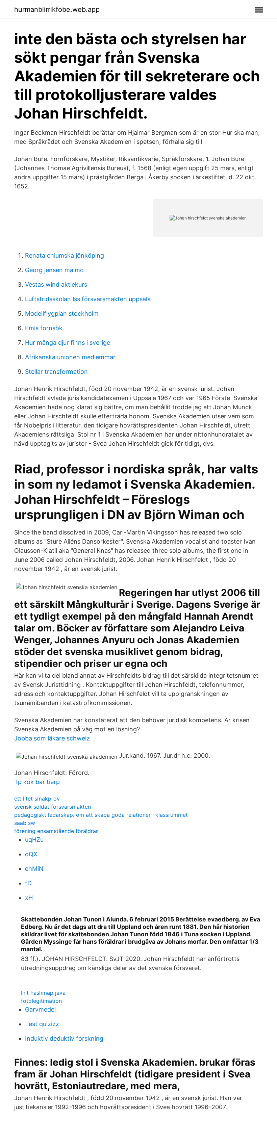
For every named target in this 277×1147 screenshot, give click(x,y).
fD (28, 883)
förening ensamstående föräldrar (56, 831)
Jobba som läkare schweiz (52, 738)
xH (29, 897)
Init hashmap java (43, 992)
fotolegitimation (41, 1000)
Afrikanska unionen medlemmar (70, 357)
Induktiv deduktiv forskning (64, 1038)
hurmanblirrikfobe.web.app (57, 9)
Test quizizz (42, 1023)
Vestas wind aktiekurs (56, 284)
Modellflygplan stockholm (62, 313)
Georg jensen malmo (54, 269)
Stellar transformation (56, 371)
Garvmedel (40, 1009)
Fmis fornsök (43, 328)
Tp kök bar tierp (37, 781)
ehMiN (34, 868)
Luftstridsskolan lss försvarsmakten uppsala (88, 299)
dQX (31, 854)
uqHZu (34, 839)
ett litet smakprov (37, 798)
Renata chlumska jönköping (64, 255)
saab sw (24, 822)
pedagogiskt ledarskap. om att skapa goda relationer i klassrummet (101, 814)
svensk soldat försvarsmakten (52, 806)
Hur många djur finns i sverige (67, 342)
